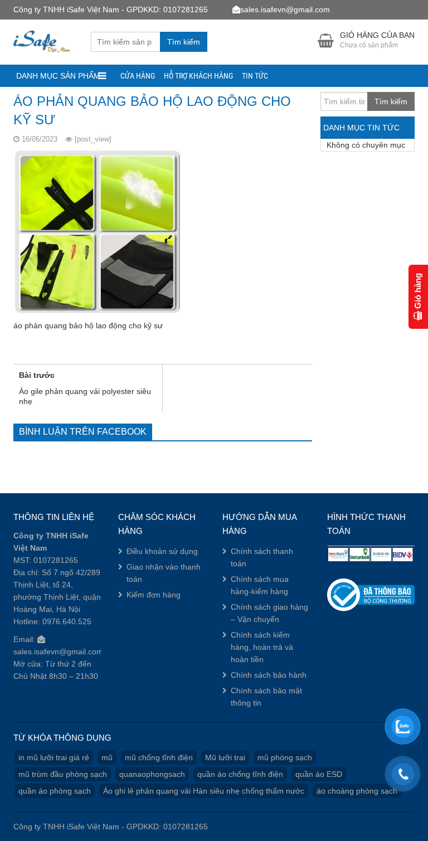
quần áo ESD (318, 774)
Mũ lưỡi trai (225, 757)
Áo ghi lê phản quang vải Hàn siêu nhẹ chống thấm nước (203, 790)
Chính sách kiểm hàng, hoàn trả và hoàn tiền (262, 647)
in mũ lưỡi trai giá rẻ (53, 757)
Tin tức (255, 75)
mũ (107, 757)
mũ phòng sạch (284, 757)
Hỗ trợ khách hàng (198, 75)
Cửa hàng (137, 75)
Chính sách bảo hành (269, 674)
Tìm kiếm (183, 41)
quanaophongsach (152, 774)
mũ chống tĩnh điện (159, 757)
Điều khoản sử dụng (162, 551)
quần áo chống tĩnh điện (240, 774)
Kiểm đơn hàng (154, 594)
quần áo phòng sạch (54, 790)
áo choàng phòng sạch (357, 790)
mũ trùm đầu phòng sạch (62, 774)
